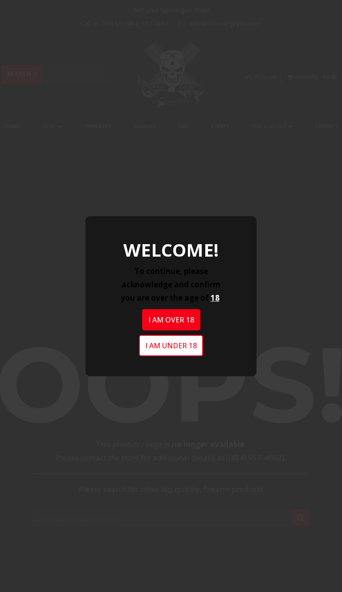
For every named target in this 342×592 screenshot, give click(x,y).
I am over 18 (171, 320)
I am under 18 (171, 345)
